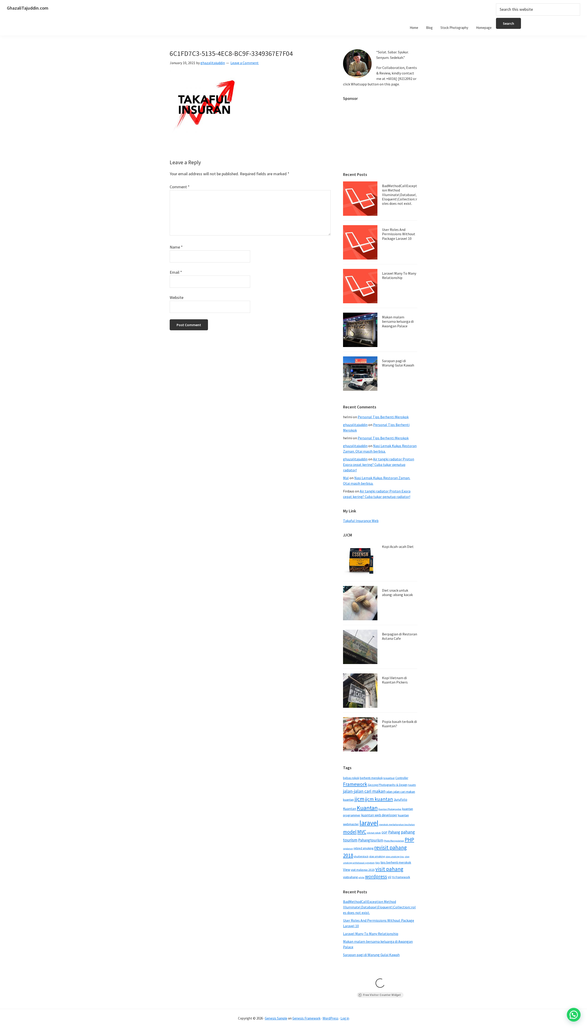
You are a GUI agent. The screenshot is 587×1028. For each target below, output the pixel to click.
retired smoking (364, 848)
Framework (355, 784)
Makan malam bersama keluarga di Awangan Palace (398, 321)
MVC (361, 831)
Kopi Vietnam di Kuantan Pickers (395, 679)
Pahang (394, 832)
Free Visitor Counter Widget (382, 995)
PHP (409, 839)
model (350, 832)
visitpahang (350, 877)
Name (176, 247)
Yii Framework (401, 877)
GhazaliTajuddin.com (27, 8)
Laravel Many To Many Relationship (399, 275)
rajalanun (348, 848)
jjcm (359, 798)
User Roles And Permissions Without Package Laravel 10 (398, 234)
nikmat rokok (374, 832)
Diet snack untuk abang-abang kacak (397, 592)
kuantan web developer (379, 815)
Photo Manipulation (394, 840)
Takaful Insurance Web (361, 520)
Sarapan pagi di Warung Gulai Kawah (398, 362)
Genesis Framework (306, 1018)
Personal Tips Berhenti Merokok (383, 417)
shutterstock (361, 856)
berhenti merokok (371, 778)
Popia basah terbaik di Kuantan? (399, 723)
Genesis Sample (276, 1018)
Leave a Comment (244, 62)
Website (176, 297)
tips (377, 862)
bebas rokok (351, 778)
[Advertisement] (380, 134)
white (361, 877)
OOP (385, 832)
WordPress (330, 1018)
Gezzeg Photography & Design (387, 785)
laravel (369, 823)
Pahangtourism (370, 840)
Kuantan (367, 808)
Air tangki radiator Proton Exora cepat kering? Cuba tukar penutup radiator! (378, 464)
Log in (345, 1018)
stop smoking (377, 856)
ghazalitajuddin (355, 424)
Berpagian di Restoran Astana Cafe (399, 636)
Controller (401, 778)
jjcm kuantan (379, 799)
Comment (180, 186)
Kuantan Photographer (389, 809)
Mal (346, 478)
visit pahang (389, 869)
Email (176, 272)
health (412, 785)
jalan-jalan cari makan (364, 791)
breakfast (389, 778)
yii (389, 877)
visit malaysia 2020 (363, 870)
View (346, 869)
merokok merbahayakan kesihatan (397, 824)
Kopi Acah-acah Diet (398, 546)
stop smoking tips (394, 856)
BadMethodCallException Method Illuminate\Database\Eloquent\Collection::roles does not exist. (399, 194)
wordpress (376, 876)
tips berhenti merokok (395, 862)
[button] (574, 1015)
